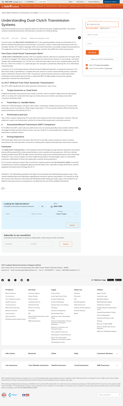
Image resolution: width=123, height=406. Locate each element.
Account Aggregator (103, 315)
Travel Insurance (51, 6)
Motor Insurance (26, 6)
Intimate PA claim (33, 305)
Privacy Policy (55, 293)
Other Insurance (89, 6)
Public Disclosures (79, 305)
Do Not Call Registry (57, 302)
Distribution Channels (103, 305)
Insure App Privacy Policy (59, 296)
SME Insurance (63, 6)
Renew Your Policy (34, 308)
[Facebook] (2, 280)
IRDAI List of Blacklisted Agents (107, 331)
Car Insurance (24, 13)
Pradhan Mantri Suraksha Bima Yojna (107, 308)
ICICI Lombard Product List (59, 332)
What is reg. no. (104, 28)
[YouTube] (21, 280)
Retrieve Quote (33, 299)
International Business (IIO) (105, 318)
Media (76, 313)
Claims (107, 6)
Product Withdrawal (57, 299)
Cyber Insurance (10, 316)
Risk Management (79, 302)
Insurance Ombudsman (58, 310)
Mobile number (36, 214)
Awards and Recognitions (82, 308)
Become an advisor (111, 1)
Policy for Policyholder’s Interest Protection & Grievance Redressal (61, 322)
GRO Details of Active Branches (61, 335)
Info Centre (80, 1)
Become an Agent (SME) (104, 324)
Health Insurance (38, 6)
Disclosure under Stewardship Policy (60, 317)
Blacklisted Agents (103, 299)
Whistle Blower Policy (58, 342)
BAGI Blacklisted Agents (104, 302)
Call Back (30, 2)
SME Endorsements (34, 321)
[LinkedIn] (28, 280)
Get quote (92, 52)
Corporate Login (102, 296)
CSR (75, 299)
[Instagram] (9, 280)
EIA (29, 313)
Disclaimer (54, 308)
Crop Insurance (10, 313)
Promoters (77, 296)
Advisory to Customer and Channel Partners (59, 328)
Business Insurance (11, 310)
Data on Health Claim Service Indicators (106, 327)
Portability (31, 310)
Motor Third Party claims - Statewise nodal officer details (61, 338)
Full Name (8, 244)
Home (4, 13)
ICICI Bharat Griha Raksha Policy (15, 319)
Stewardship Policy (57, 313)
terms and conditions (103, 65)
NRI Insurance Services (12, 308)
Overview (77, 293)
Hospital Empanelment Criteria (106, 312)
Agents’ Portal (101, 293)
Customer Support (34, 293)
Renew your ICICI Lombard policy (102, 59)
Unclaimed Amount (34, 302)
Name (8, 214)
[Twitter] (15, 280)
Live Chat (43, 1)
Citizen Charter (33, 296)
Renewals (100, 6)
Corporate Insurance (76, 6)
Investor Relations (94, 1)
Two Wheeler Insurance (12, 299)
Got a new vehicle (92, 28)
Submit (72, 225)
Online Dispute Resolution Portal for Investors (38, 317)
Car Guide (33, 13)
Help (70, 1)
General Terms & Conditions (60, 305)
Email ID (34, 244)
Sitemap (99, 321)
